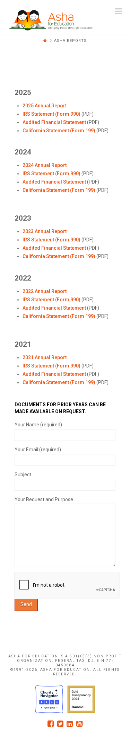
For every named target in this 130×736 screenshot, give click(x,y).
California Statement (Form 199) (59, 130)
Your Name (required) (38, 424)
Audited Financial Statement (54, 122)
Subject (23, 474)
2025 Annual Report (45, 105)
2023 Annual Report (45, 231)
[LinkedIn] (70, 723)
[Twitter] (60, 723)
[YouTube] (79, 723)
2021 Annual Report (45, 357)
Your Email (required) (38, 449)
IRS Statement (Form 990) (51, 114)
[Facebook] (50, 723)
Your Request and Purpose (44, 499)
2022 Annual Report (45, 291)
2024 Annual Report (45, 165)
